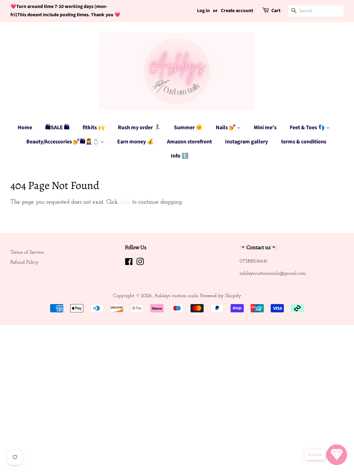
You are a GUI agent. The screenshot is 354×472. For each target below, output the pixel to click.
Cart (275, 10)
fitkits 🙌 (94, 127)
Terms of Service (27, 252)
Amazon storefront (189, 141)
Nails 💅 (226, 127)
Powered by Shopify (220, 296)
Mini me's (265, 127)
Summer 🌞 (188, 127)
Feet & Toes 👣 (308, 127)
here (125, 202)
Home (25, 127)
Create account (237, 10)
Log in (203, 10)
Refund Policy (24, 262)
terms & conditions (303, 141)
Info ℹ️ (179, 156)
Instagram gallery (246, 141)
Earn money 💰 (135, 141)
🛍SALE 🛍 (57, 127)
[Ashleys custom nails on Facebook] (129, 263)
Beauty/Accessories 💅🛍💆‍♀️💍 (63, 141)
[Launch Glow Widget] (336, 454)
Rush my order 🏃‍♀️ (139, 127)
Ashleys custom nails (176, 296)
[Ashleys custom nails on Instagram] (140, 263)
